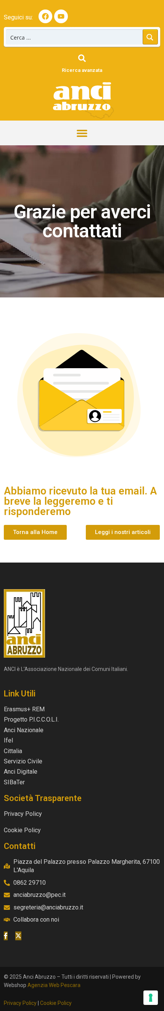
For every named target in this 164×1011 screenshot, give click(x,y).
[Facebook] (45, 16)
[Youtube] (61, 16)
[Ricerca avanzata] (82, 58)
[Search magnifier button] (150, 37)
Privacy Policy (20, 1003)
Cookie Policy (56, 1003)
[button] (82, 132)
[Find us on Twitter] (18, 936)
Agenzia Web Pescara (53, 985)
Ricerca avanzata (82, 70)
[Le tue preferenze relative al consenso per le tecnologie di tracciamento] (150, 997)
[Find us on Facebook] (6, 936)
